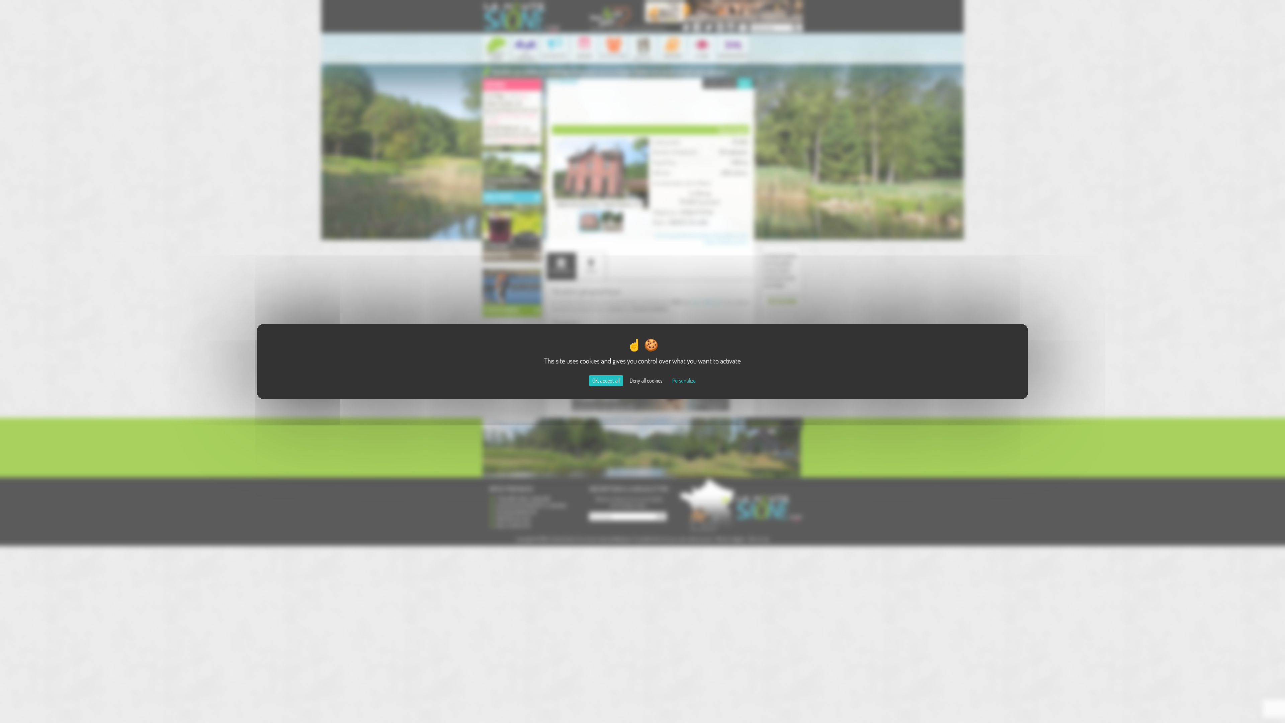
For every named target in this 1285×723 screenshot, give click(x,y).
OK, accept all (606, 380)
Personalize (683, 380)
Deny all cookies (646, 380)
